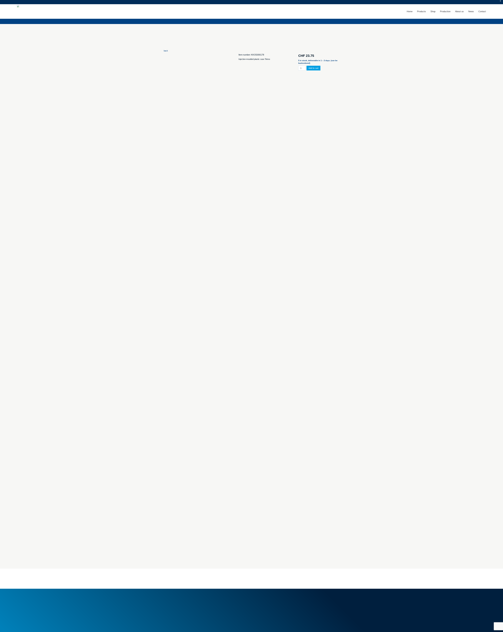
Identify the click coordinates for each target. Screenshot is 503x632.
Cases (257, 603)
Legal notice (169, 626)
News (471, 11)
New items (214, 605)
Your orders (305, 598)
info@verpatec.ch (177, 609)
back (166, 51)
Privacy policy (184, 626)
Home (409, 11)
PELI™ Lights (261, 609)
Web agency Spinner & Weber (311, 626)
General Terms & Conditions (222, 598)
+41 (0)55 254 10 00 (18, 2)
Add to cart (313, 68)
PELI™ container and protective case (271, 607)
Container (259, 601)
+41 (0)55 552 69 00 (178, 607)
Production (445, 11)
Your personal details (309, 603)
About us (459, 11)
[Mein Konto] (495, 2)
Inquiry (38, 2)
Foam (257, 598)
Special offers (216, 608)
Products (421, 11)
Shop (432, 11)
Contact (482, 11)
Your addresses (306, 601)
